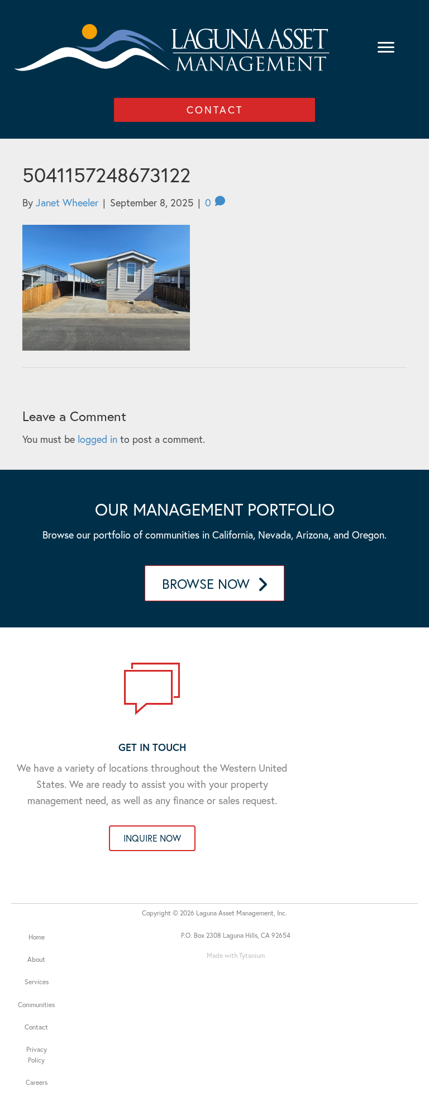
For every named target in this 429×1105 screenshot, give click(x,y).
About (36, 959)
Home (36, 937)
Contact (36, 1027)
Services (37, 982)
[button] (214, 110)
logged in (97, 439)
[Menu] (386, 47)
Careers (36, 1082)
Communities (36, 1004)
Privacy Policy (36, 1054)
